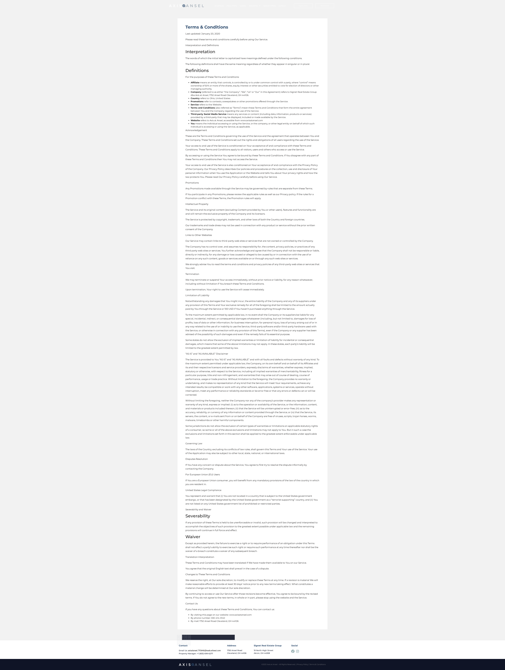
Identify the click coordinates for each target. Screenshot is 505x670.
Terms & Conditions (317, 664)
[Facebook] (293, 651)
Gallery (243, 6)
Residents (253, 6)
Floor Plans (232, 6)
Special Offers (269, 6)
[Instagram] (297, 651)
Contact (282, 6)
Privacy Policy (302, 664)
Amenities (219, 6)
